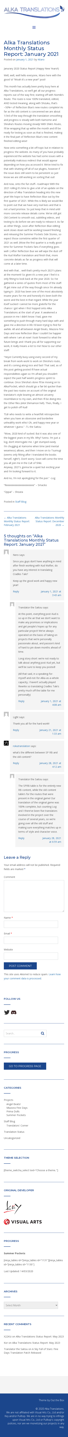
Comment (9, 877)
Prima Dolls (13, 1111)
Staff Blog (20, 501)
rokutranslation (21, 746)
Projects (8, 1100)
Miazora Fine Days (17, 1107)
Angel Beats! (13, 1104)
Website (8, 949)
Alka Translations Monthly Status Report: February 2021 (17, 521)
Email (8, 933)
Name (8, 917)
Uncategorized (12, 1138)
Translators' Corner (17, 1125)
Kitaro (41, 59)
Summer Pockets (16, 1115)
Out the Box (57, 1400)
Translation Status (14, 1131)
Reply (16, 591)
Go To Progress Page (25, 1066)
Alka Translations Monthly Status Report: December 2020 (49, 521)
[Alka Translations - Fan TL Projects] (34, 11)
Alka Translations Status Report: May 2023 (40, 1336)
